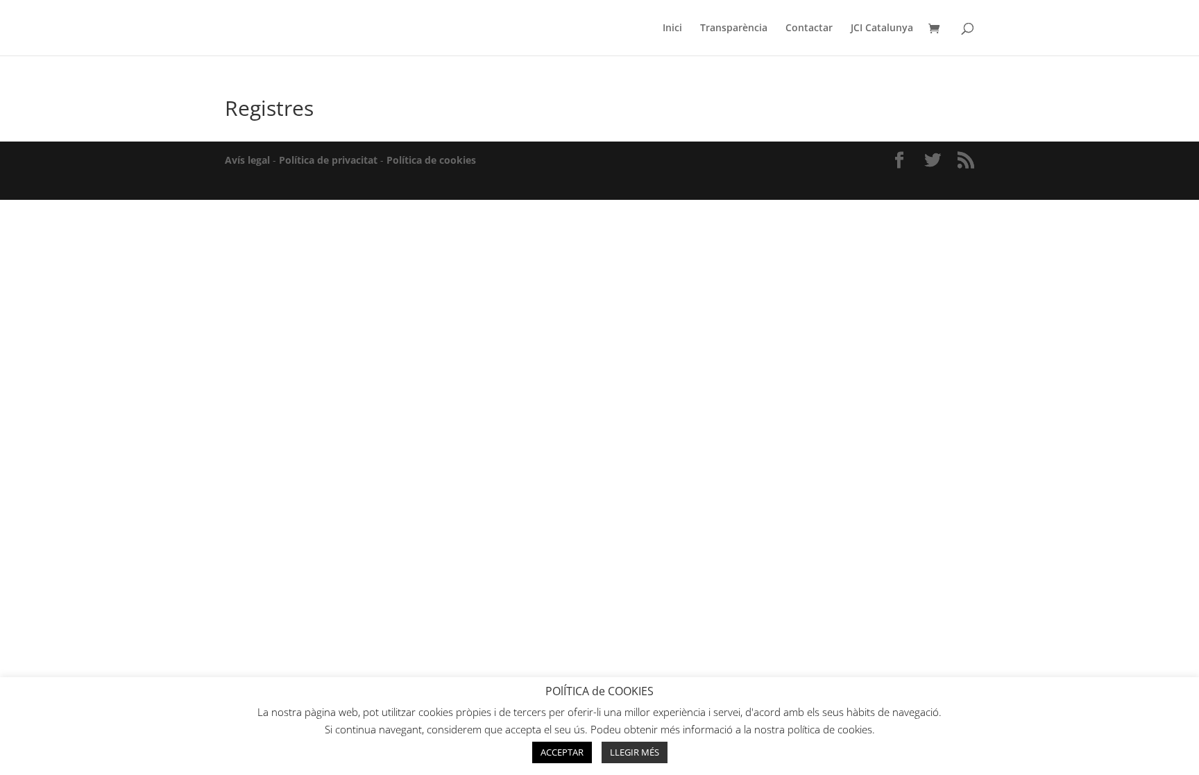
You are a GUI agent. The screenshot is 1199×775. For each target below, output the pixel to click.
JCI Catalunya (882, 28)
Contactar (809, 28)
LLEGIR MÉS (634, 752)
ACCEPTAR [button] (562, 752)
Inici (672, 28)
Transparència (733, 28)
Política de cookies (431, 160)
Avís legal (247, 160)
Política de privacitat (328, 160)
